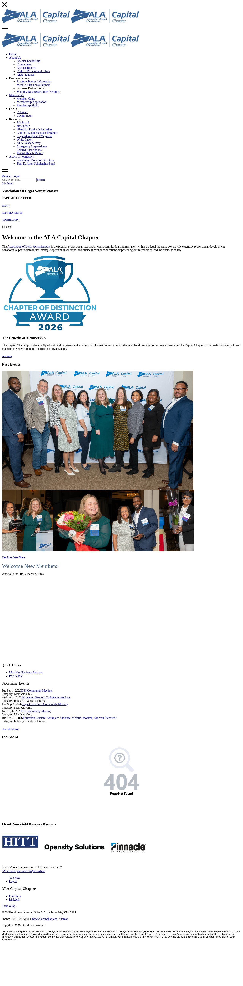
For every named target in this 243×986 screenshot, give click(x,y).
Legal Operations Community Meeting (45, 704)
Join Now (7, 183)
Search (41, 179)
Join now (14, 877)
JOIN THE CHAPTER (12, 213)
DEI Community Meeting (36, 690)
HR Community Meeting (36, 711)
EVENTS (6, 206)
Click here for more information (23, 871)
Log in (13, 881)
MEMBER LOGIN (10, 220)
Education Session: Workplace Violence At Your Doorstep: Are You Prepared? (70, 717)
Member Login (11, 176)
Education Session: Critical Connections (46, 697)
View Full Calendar (10, 729)
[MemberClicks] (36, 23)
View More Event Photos (13, 557)
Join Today (7, 356)
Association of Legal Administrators (28, 246)
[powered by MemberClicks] (121, 983)
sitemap (63, 918)
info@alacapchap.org (44, 918)
